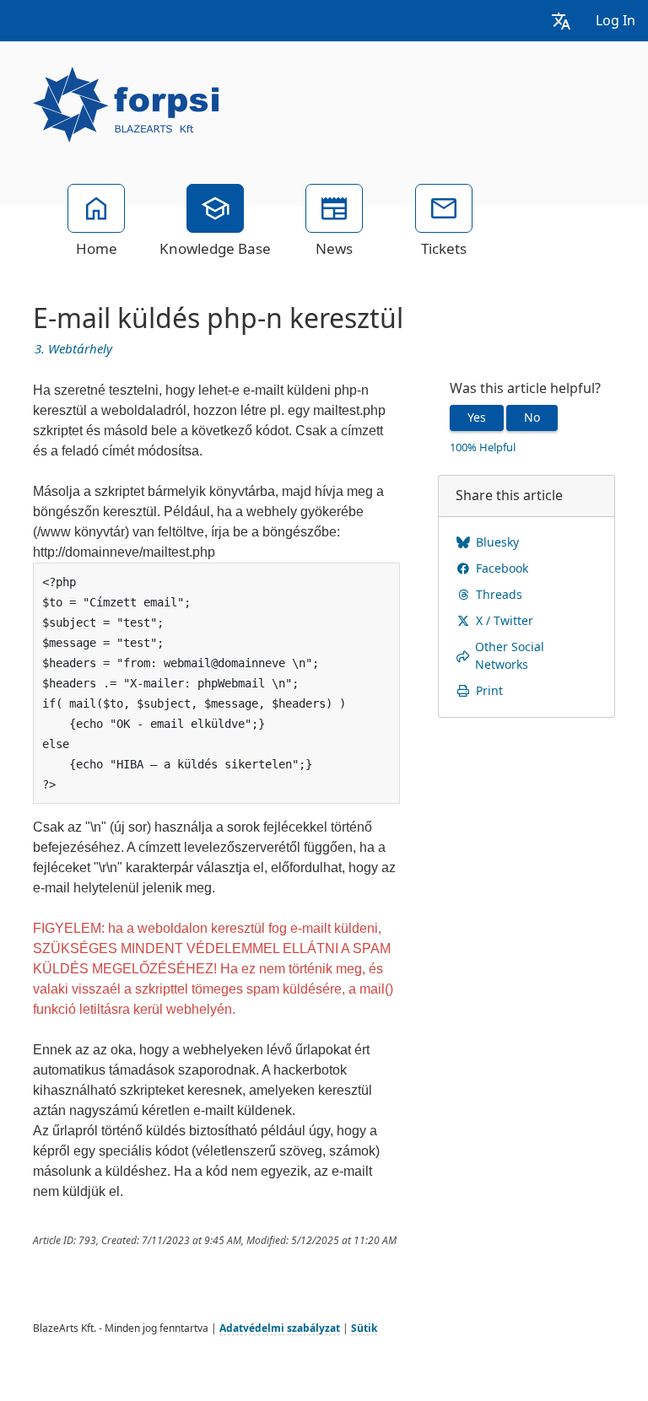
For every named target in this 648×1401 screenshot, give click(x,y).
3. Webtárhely (73, 349)
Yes (476, 417)
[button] (561, 20)
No (532, 417)
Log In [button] (615, 21)
